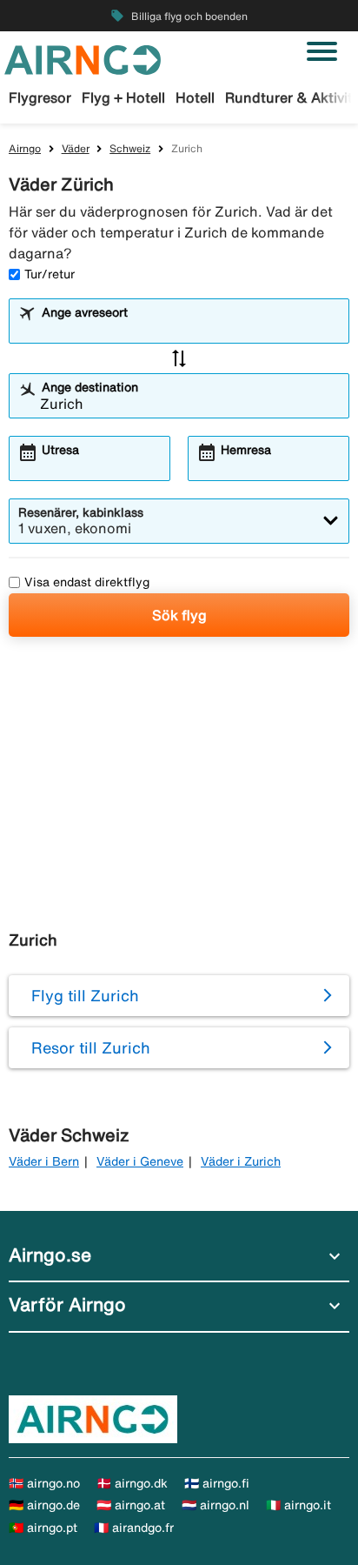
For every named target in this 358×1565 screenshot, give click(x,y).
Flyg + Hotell (123, 97)
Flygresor (40, 97)
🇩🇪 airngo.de (44, 1505)
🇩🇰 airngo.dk (132, 1483)
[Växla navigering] (322, 51)
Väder (76, 148)
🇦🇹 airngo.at (130, 1505)
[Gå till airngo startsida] (82, 58)
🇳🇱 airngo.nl (215, 1505)
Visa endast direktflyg (86, 582)
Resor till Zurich (90, 1047)
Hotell (195, 97)
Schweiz (129, 148)
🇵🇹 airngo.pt (43, 1528)
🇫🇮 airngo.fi (216, 1483)
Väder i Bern (44, 1161)
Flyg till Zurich (85, 995)
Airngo (25, 148)
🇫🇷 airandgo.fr (134, 1528)
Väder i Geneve (139, 1161)
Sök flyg (179, 615)
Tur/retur (49, 274)
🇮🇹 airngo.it (298, 1505)
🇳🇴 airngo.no (44, 1483)
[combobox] (190, 328)
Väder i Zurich (241, 1161)
